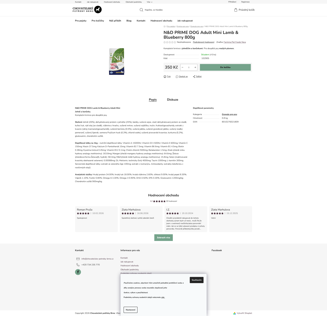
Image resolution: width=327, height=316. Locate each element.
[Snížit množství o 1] (182, 67)
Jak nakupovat (92, 2)
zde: (163, 297)
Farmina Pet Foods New (235, 42)
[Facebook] (78, 272)
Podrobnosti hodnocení (203, 42)
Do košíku (225, 67)
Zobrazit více (163, 237)
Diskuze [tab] (172, 100)
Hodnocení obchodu (112, 2)
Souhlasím (197, 280)
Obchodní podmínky (134, 2)
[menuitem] (80, 20)
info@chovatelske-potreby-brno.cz (97, 258)
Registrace (245, 2)
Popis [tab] (153, 100)
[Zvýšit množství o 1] (195, 67)
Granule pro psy (229, 114)
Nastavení (130, 309)
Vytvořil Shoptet (244, 313)
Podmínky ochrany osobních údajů (136, 273)
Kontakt (78, 2)
